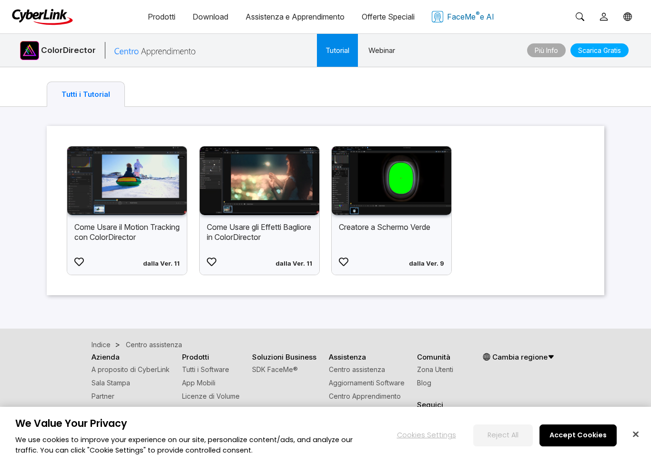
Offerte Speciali (388, 16)
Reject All (503, 435)
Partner (103, 396)
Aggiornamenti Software (367, 383)
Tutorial (337, 50)
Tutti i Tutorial (85, 94)
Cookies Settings (426, 435)
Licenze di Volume (211, 396)
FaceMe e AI (470, 15)
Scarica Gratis (599, 50)
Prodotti (161, 16)
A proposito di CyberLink (131, 369)
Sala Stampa (111, 383)
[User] (604, 16)
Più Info (546, 50)
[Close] (635, 434)
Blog (424, 383)
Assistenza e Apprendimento (295, 16)
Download (210, 16)
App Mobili (198, 383)
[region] (325, 436)
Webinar (381, 50)
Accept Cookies (578, 435)
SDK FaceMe (275, 369)
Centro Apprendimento (365, 396)
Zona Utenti (435, 369)
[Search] (580, 16)
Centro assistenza (357, 369)
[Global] (628, 16)
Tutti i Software (205, 369)
